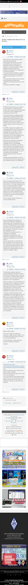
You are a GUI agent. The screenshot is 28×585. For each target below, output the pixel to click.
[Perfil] (7, 52)
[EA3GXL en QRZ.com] (8, 324)
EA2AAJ (11, 172)
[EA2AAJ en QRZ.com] (8, 174)
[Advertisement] (15, 442)
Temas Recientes (10, 421)
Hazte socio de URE (14, 1)
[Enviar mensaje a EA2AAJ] (10, 174)
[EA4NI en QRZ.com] (8, 100)
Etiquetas (14, 422)
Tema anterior (7, 403)
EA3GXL (11, 323)
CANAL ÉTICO (21, 572)
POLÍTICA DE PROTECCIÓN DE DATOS (11, 572)
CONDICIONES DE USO (4, 571)
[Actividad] (12, 52)
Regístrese (4, 1)
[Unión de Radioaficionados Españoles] (14, 12)
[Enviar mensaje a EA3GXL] (10, 324)
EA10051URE (14, 419)
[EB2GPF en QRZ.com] (8, 52)
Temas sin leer (20, 421)
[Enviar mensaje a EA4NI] (10, 100)
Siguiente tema (17, 403)
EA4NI (10, 98)
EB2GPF (11, 51)
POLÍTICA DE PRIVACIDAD (14, 571)
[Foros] (3, 36)
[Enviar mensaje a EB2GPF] (10, 52)
